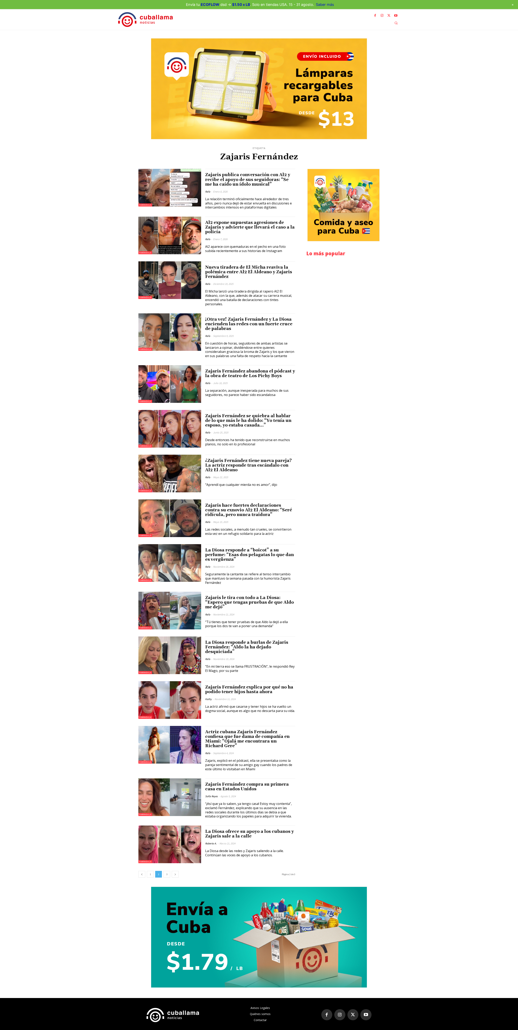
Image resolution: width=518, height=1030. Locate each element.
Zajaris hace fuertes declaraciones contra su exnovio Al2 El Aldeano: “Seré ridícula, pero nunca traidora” (248, 510)
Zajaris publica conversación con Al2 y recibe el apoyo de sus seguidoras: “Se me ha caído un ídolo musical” (247, 179)
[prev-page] (141, 874)
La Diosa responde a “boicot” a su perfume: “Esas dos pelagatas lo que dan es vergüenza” (249, 555)
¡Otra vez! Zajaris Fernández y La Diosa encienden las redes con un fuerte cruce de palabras (248, 324)
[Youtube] (395, 15)
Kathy (208, 699)
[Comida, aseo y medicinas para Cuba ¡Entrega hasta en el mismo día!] (343, 205)
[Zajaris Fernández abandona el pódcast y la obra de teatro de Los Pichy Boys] (169, 384)
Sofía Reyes (211, 796)
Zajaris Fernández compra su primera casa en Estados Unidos (247, 787)
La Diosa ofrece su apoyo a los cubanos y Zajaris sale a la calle (249, 834)
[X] (388, 15)
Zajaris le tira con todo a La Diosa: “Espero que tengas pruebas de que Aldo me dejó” (249, 602)
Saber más (325, 4)
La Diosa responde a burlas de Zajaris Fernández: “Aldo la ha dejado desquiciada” (246, 647)
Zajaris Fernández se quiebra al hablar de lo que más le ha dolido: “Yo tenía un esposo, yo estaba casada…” (248, 420)
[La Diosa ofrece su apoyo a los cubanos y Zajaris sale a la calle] (169, 844)
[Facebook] (375, 15)
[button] (396, 23)
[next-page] (175, 874)
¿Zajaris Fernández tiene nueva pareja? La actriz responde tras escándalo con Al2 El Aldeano (248, 465)
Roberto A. (211, 843)
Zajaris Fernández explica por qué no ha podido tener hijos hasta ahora (249, 690)
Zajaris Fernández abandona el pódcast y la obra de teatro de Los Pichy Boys (250, 374)
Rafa (207, 191)
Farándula (145, 205)
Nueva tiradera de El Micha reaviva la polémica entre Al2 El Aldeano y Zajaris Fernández (248, 272)
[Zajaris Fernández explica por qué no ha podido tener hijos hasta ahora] (169, 700)
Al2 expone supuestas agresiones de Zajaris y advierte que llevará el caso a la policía (250, 227)
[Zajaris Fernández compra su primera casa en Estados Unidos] (169, 797)
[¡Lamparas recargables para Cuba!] (259, 88)
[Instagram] (382, 15)
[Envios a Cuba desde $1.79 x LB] (259, 937)
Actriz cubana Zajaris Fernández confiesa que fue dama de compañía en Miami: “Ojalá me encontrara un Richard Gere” (247, 739)
